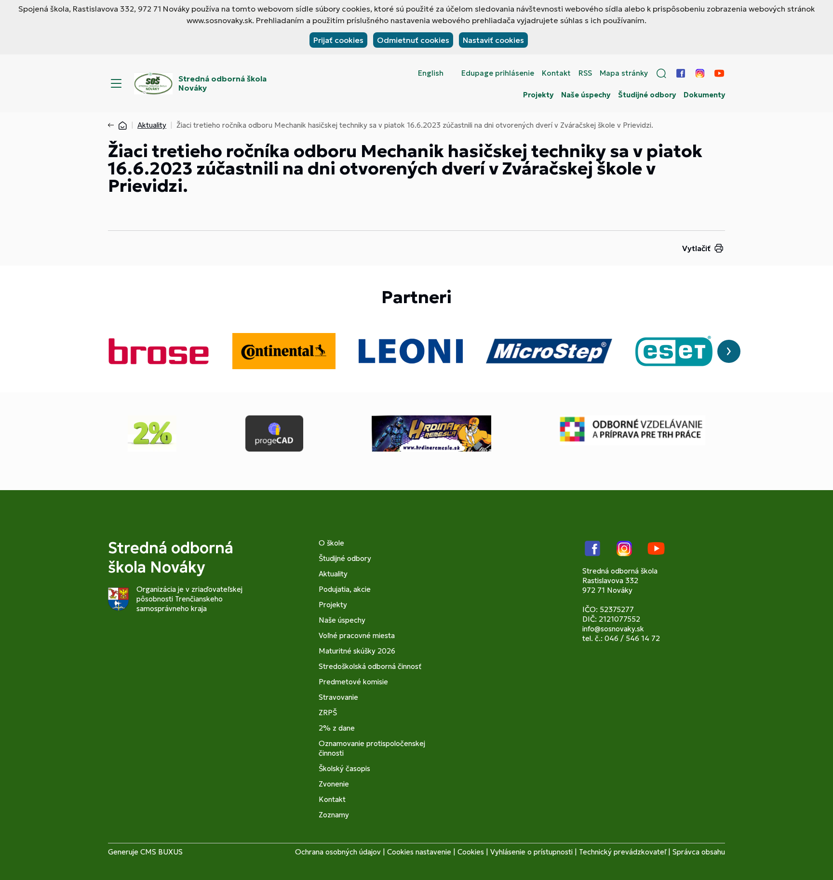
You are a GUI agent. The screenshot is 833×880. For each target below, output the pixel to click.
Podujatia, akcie (345, 589)
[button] (661, 73)
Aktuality (151, 125)
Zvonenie (334, 783)
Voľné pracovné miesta (357, 635)
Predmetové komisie (353, 681)
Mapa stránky (624, 73)
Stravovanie (338, 697)
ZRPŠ (328, 712)
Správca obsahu (698, 851)
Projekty (538, 95)
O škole (331, 542)
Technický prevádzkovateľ (622, 851)
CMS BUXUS (161, 851)
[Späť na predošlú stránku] (113, 125)
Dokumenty (704, 95)
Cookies (470, 851)
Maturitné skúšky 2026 (357, 650)
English (430, 73)
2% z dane (337, 728)
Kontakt (556, 73)
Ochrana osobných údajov (338, 851)
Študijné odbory (647, 95)
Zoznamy (334, 814)
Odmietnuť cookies (413, 40)
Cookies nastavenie (419, 851)
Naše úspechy (585, 95)
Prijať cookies (338, 40)
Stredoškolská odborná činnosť (370, 666)
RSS (585, 73)
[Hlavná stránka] (122, 125)
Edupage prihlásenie (497, 73)
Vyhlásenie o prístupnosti (531, 851)
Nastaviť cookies (493, 40)
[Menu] (116, 83)
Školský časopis (344, 768)
